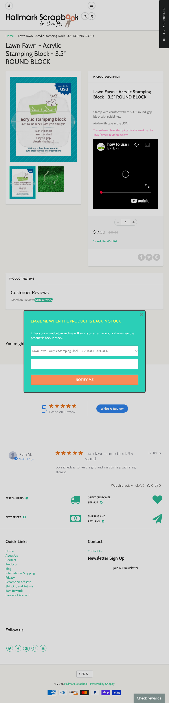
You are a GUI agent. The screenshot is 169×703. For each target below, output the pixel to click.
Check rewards (149, 698)
